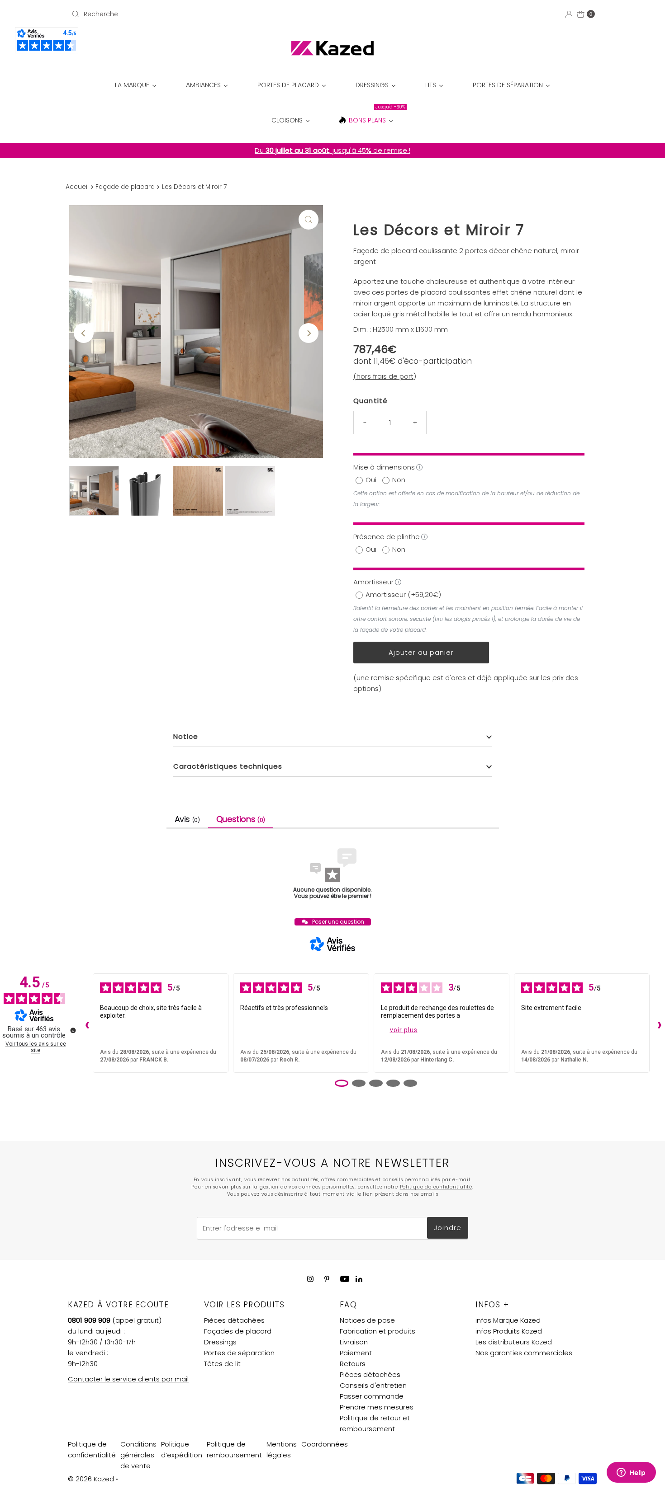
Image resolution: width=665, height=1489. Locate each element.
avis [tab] (187, 819)
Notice (185, 736)
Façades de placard (237, 1331)
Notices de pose (367, 1320)
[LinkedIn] (359, 1279)
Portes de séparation (239, 1352)
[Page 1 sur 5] (341, 1083)
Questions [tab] (240, 819)
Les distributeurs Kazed (513, 1342)
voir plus (404, 1029)
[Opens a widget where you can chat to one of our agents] (631, 1473)
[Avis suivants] (657, 1023)
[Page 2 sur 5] (359, 1083)
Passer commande (372, 1396)
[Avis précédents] (85, 1023)
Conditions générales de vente (138, 1454)
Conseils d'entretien (373, 1385)
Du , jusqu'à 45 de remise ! (332, 150)
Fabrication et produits (377, 1331)
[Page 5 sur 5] (410, 1083)
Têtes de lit (222, 1363)
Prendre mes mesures (376, 1407)
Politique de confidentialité (436, 1187)
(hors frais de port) (384, 376)
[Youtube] (344, 1278)
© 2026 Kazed (91, 1479)
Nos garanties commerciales (523, 1352)
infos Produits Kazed (508, 1331)
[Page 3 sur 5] (376, 1083)
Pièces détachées (234, 1320)
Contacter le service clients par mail (128, 1379)
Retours (353, 1363)
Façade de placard (125, 187)
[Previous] (84, 333)
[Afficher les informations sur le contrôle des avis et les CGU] (73, 1030)
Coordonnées (324, 1444)
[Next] (308, 333)
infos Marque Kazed (508, 1320)
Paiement (356, 1352)
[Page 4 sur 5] (393, 1083)
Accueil (77, 187)
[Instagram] (310, 1278)
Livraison (354, 1342)
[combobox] (153, 14)
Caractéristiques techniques (227, 766)
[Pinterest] (326, 1278)
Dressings (220, 1342)
